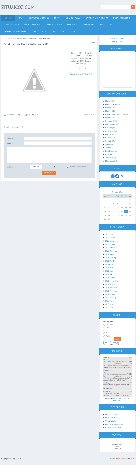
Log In (121, 42)
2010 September (111, 241)
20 (122, 211)
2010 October (110, 244)
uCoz (133, 459)
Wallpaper (109, 144)
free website (122, 459)
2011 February (110, 258)
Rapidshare (109, 151)
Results (106, 342)
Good (108, 327)
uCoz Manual (110, 418)
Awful (108, 336)
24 (109, 215)
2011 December (111, 291)
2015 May (109, 304)
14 (126, 208)
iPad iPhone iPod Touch (114, 114)
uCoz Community (112, 414)
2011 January (110, 254)
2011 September (111, 281)
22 (130, 211)
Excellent (109, 325)
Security (108, 141)
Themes (108, 148)
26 (118, 215)
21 (25, 38)
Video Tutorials (111, 421)
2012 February (110, 298)
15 (130, 208)
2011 (12, 38)
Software (108, 121)
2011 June (109, 271)
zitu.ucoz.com (17, 7)
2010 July (109, 234)
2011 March (109, 261)
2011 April (109, 264)
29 (130, 215)
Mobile (107, 111)
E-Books (108, 154)
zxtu (28, 115)
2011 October (110, 284)
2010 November (111, 248)
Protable (108, 128)
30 (105, 219)
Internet (108, 118)
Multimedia (109, 124)
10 (109, 208)
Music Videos (11, 115)
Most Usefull (110, 161)
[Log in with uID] (113, 176)
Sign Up (114, 42)
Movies (108, 108)
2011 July (109, 274)
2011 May (109, 268)
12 (118, 208)
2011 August (110, 278)
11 (113, 208)
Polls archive (115, 342)
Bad (107, 333)
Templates (109, 158)
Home (6, 38)
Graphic (108, 134)
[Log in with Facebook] (117, 176)
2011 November (111, 288)
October (19, 38)
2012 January (110, 294)
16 (105, 211)
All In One (109, 131)
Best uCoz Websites (113, 428)
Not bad (109, 330)
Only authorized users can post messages (117, 399)
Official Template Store (114, 424)
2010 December (111, 251)
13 (122, 208)
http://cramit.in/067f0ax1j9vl (81, 74)
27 (122, 215)
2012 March (109, 301)
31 (109, 219)
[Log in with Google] (122, 176)
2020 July (109, 308)
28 (126, 215)
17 (109, 211)
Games (108, 138)
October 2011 (117, 192)
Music (107, 101)
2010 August (110, 238)
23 (105, 215)
